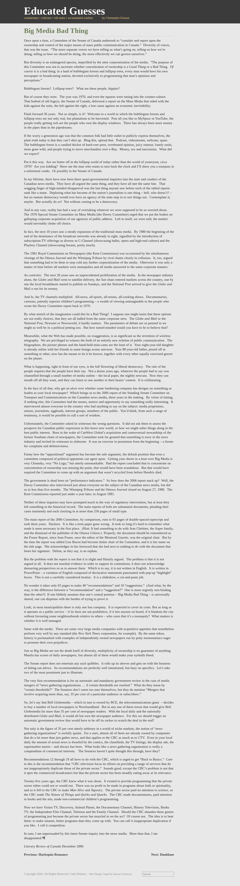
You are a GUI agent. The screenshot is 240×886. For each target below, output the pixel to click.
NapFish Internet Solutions (117, 874)
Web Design (95, 874)
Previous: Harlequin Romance (46, 854)
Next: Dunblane (162, 854)
